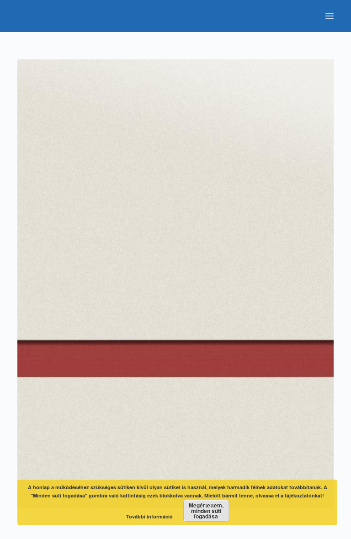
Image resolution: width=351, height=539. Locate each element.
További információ (149, 516)
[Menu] (329, 16)
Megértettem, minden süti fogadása (206, 510)
